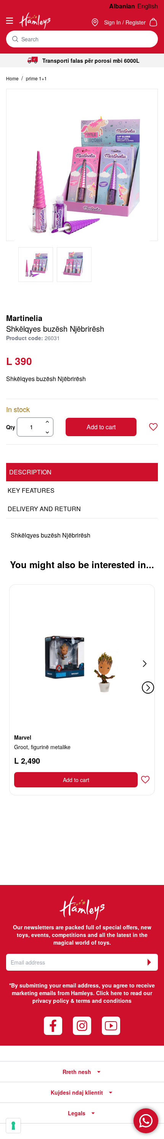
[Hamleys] (95, 22)
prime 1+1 (36, 78)
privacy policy (50, 1000)
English (147, 6)
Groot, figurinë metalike (42, 747)
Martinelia (24, 317)
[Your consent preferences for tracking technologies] (13, 1125)
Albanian (122, 6)
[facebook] (53, 1026)
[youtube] (111, 1026)
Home (13, 78)
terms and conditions (104, 1000)
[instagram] (82, 1026)
